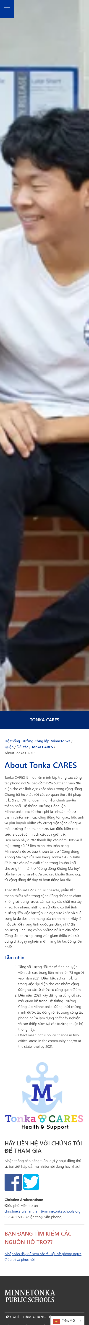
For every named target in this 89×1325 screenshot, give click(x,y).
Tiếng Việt (68, 1320)
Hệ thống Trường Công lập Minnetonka (37, 741)
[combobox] (67, 1320)
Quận (9, 747)
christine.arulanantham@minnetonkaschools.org (43, 1211)
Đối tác (22, 747)
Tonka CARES (44, 719)
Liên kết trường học (30, 1295)
